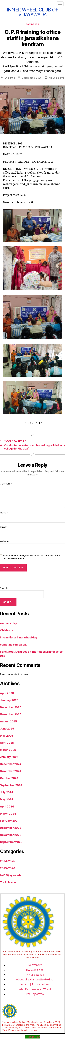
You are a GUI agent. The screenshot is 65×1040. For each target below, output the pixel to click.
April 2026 (7, 693)
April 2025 (7, 742)
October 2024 (9, 778)
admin (11, 77)
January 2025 (9, 756)
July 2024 (6, 792)
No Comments (56, 77)
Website (4, 541)
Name (4, 512)
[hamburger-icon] (60, 4)
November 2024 (10, 771)
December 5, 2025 (32, 77)
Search (3, 588)
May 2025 (6, 735)
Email (4, 527)
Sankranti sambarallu (13, 644)
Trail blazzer (8, 882)
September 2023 (11, 842)
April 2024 (7, 806)
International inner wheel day (18, 637)
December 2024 (10, 764)
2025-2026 (32, 24)
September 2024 (11, 785)
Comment (6, 483)
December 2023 (10, 827)
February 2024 (9, 820)
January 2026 (9, 700)
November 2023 (10, 834)
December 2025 (10, 707)
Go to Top (34, 1036)
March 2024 (8, 813)
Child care (6, 630)
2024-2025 (7, 861)
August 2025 (8, 721)
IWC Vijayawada (10, 875)
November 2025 (10, 714)
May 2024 (6, 799)
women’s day (8, 623)
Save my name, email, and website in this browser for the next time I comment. (31, 557)
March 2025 (8, 749)
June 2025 (7, 728)
